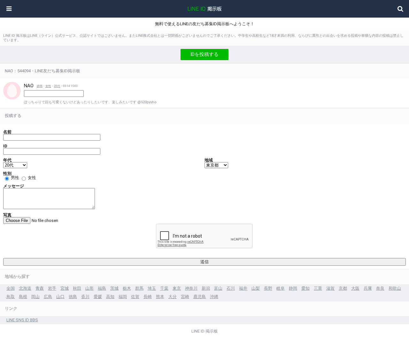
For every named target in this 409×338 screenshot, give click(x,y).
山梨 (255, 288)
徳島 (73, 296)
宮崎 (185, 296)
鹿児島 (199, 296)
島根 (23, 296)
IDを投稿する (204, 54)
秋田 (77, 288)
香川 (85, 296)
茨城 (114, 288)
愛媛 (98, 296)
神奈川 (191, 288)
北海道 (25, 288)
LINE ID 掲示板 (204, 331)
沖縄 (214, 296)
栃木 (127, 288)
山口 (60, 296)
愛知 (305, 288)
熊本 (160, 296)
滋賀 (330, 288)
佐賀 (135, 296)
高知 (110, 296)
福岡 (123, 296)
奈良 (380, 288)
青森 (39, 288)
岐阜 (280, 288)
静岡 (39, 86)
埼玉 (152, 288)
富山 (218, 288)
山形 (89, 288)
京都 (343, 288)
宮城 (64, 288)
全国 (10, 288)
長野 (268, 288)
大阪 (355, 288)
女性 (48, 86)
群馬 (139, 288)
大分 (172, 296)
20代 (57, 86)
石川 (231, 288)
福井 (243, 288)
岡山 (35, 296)
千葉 (164, 288)
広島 (48, 296)
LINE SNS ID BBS (22, 320)
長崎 (147, 296)
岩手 (52, 288)
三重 (318, 288)
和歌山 (395, 288)
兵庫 (368, 288)
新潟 (206, 288)
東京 (177, 288)
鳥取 (10, 296)
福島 (102, 288)
